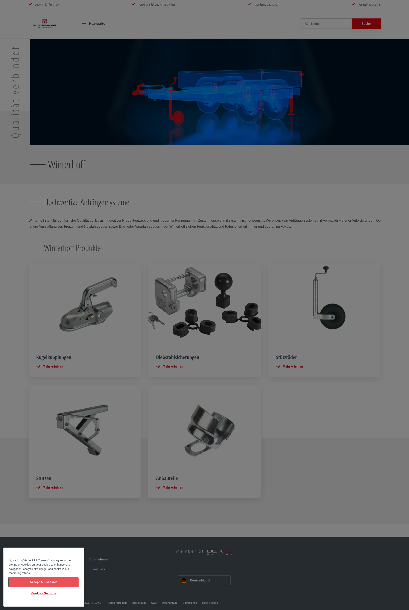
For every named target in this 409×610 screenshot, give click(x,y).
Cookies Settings (43, 593)
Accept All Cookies (44, 582)
